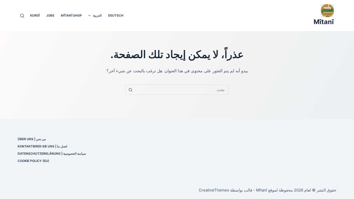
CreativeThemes (214, 190)
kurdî (35, 15)
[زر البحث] (130, 89)
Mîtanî (324, 22)
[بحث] (22, 16)
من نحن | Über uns (32, 139)
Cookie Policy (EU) (33, 161)
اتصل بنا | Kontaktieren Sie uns (42, 146)
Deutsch (115, 15)
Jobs (50, 15)
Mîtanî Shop (71, 15)
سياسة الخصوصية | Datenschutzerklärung (52, 153)
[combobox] (181, 89)
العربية (97, 15)
